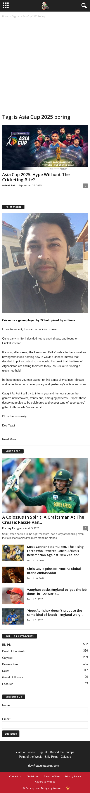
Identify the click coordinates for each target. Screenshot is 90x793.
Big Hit (6, 644)
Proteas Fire (10, 664)
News (5, 670)
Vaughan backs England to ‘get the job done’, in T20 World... (57, 592)
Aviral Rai (8, 185)
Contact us (15, 776)
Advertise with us (45, 781)
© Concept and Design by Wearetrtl (43, 788)
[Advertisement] (45, 66)
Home (5, 16)
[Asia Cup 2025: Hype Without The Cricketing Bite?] (45, 147)
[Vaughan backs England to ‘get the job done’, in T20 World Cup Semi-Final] (13, 596)
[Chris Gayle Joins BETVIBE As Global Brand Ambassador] (13, 575)
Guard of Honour (12, 677)
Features (7, 684)
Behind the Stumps (62, 752)
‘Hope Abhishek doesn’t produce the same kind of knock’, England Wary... (55, 612)
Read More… (10, 439)
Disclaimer (32, 776)
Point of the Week (13, 651)
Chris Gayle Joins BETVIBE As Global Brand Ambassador (54, 571)
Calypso (7, 657)
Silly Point (51, 756)
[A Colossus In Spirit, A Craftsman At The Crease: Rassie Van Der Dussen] (45, 485)
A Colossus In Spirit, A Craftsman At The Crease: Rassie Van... (43, 519)
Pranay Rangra (12, 528)
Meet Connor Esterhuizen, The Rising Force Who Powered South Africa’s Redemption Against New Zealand (55, 551)
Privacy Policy (73, 776)
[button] (83, 6)
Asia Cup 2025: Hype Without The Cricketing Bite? (36, 177)
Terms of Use (52, 776)
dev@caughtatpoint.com (43, 765)
